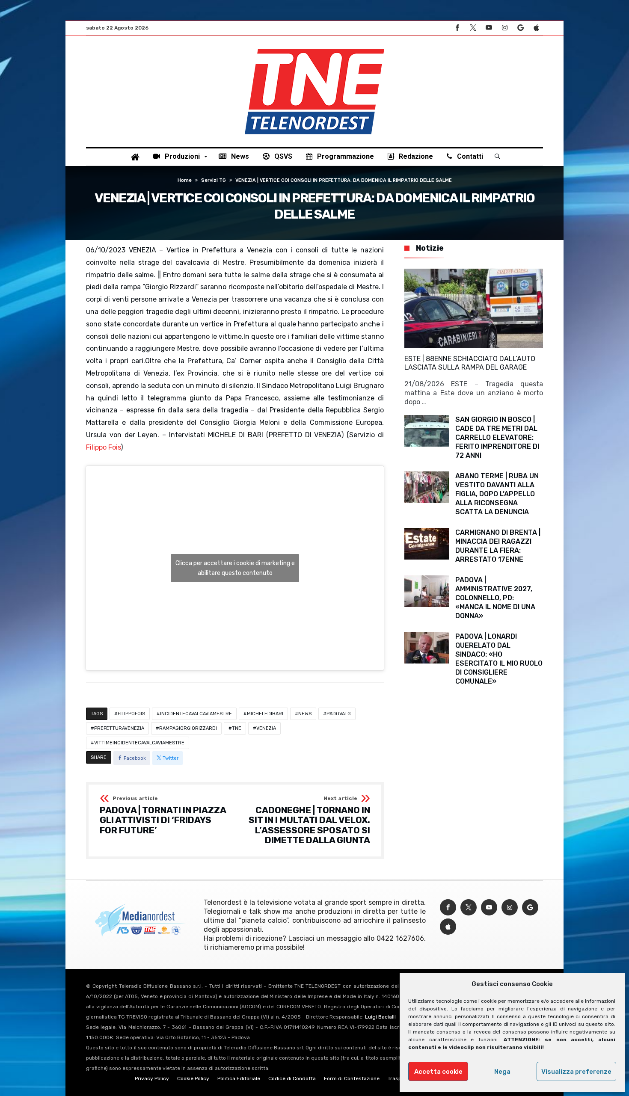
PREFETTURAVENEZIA (119, 728)
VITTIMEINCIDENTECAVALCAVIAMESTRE (139, 743)
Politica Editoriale (238, 1078)
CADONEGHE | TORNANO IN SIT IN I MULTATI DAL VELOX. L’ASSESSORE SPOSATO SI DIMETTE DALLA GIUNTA (309, 821)
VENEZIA (266, 728)
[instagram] (504, 28)
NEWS (305, 714)
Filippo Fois (103, 447)
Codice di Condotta (292, 1078)
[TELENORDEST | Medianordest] (314, 49)
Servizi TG (213, 180)
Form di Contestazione (352, 1078)
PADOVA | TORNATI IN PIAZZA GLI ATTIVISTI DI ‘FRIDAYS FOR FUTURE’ (163, 815)
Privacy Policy (152, 1078)
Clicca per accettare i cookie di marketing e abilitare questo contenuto (235, 568)
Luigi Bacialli (380, 1017)
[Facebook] (457, 28)
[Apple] (536, 28)
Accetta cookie (438, 1071)
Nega (502, 1071)
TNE (236, 728)
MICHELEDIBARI (265, 714)
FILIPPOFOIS (131, 714)
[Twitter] (473, 28)
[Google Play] (520, 28)
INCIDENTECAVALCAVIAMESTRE (196, 714)
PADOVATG (338, 714)
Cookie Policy (193, 1078)
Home (185, 180)
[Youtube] (488, 28)
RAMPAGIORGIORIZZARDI (188, 728)
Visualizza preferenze (576, 1071)
